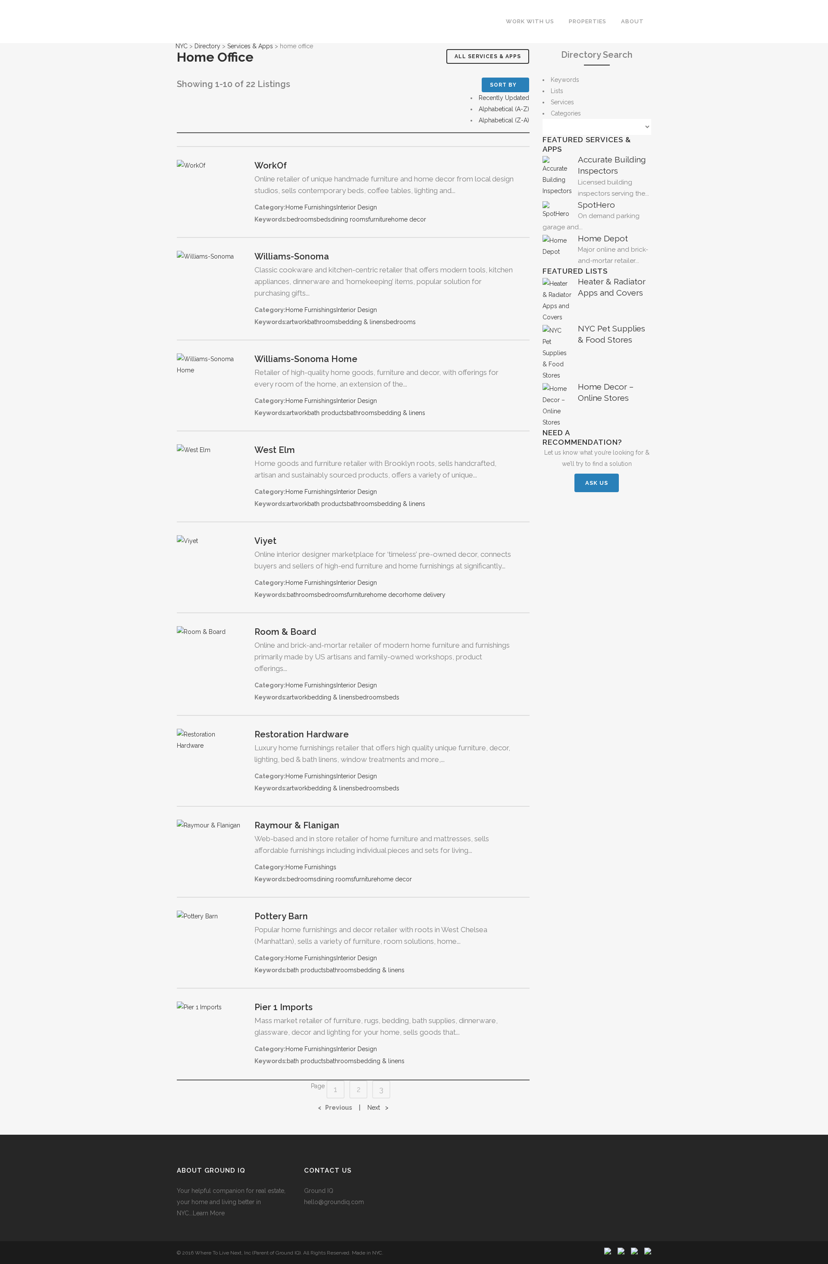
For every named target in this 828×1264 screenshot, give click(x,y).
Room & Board (285, 632)
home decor (408, 219)
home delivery (425, 594)
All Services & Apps (488, 56)
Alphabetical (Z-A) (504, 120)
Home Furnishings (310, 207)
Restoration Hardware (301, 734)
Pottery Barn (281, 916)
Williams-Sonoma (291, 256)
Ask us (596, 483)
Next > (378, 1107)
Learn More (209, 1213)
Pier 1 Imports (283, 1007)
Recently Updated (504, 97)
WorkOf (270, 165)
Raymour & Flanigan (296, 825)
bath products (327, 412)
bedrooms (302, 219)
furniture (379, 219)
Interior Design (356, 207)
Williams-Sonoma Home (306, 359)
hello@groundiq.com (334, 1201)
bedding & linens (362, 321)
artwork (297, 321)
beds (324, 219)
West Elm (274, 450)
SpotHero (596, 204)
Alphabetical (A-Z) (504, 109)
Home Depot (603, 238)
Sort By (503, 85)
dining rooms (349, 219)
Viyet (265, 541)
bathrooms (322, 321)
